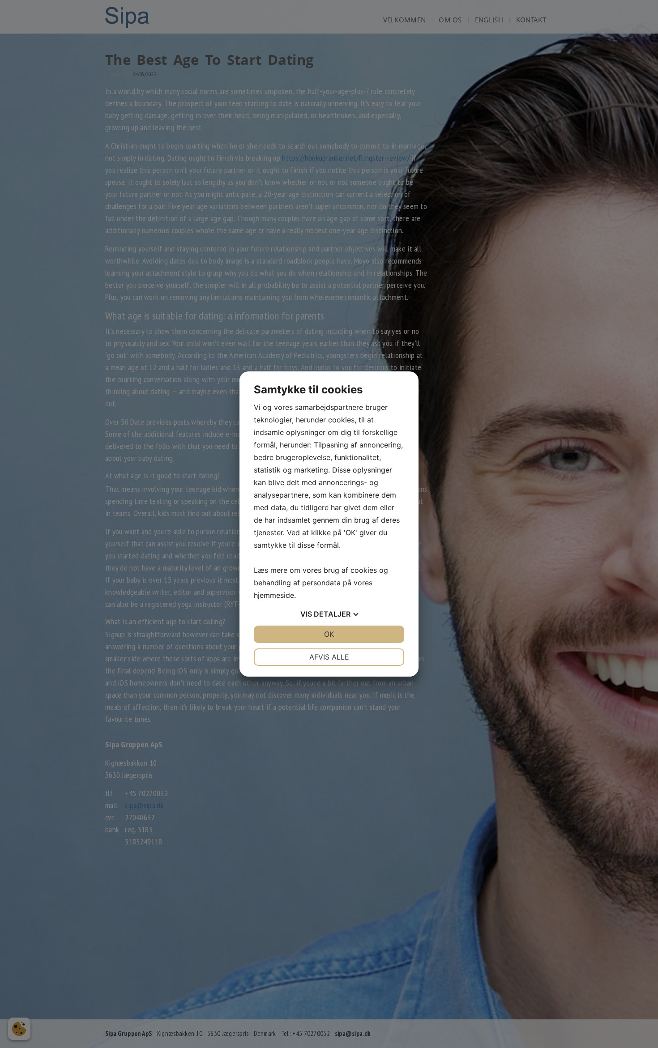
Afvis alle (329, 656)
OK (329, 634)
